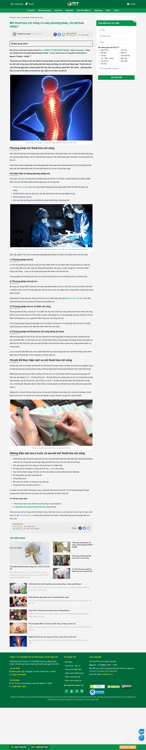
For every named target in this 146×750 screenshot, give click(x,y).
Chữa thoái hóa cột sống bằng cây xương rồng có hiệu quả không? (55, 584)
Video (108, 10)
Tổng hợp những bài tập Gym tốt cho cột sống (81, 557)
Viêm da (124, 50)
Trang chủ (31, 10)
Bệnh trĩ (124, 53)
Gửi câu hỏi (116, 77)
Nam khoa (104, 50)
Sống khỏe (69, 10)
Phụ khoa (104, 61)
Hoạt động (98, 10)
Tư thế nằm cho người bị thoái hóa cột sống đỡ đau (82, 570)
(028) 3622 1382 (19, 686)
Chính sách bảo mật (72, 677)
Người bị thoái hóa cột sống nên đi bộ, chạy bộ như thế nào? (52, 637)
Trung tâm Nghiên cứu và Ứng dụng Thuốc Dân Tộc (73, 3)
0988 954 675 (108, 674)
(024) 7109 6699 (19, 675)
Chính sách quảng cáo (73, 681)
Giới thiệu (68, 662)
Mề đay (103, 53)
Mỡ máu (104, 64)
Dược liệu (58, 10)
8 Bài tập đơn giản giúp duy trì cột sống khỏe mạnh (49, 597)
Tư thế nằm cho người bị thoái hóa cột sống (31, 507)
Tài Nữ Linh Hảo (24, 34)
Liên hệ (116, 10)
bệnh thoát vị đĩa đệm (74, 298)
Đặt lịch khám (129, 747)
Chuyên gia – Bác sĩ (72, 666)
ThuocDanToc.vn (27, 515)
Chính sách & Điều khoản (74, 673)
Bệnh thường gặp (44, 10)
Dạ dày (103, 55)
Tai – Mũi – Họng (107, 58)
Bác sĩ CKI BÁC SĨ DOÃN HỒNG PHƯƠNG (54, 50)
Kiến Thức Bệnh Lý (84, 10)
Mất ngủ (124, 58)
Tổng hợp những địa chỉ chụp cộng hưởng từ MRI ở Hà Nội (82, 545)
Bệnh (18, 17)
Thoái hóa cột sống (36, 17)
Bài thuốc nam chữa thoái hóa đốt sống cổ (32, 504)
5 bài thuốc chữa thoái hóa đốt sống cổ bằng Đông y (49, 610)
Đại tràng (124, 61)
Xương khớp (25, 17)
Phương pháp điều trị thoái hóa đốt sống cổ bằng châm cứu (52, 624)
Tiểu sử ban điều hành (73, 669)
